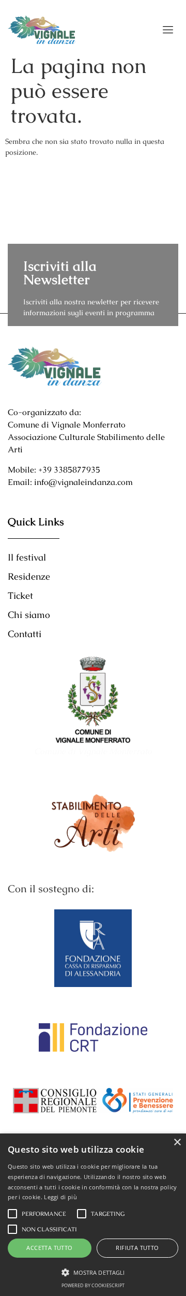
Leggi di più (60, 1197)
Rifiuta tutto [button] (137, 1247)
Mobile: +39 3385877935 (54, 469)
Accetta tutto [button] (49, 1247)
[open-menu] (168, 29)
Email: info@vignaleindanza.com (70, 482)
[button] (93, 1272)
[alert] (93, 1214)
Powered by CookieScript (93, 1285)
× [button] (177, 1142)
